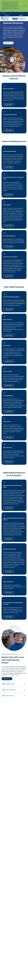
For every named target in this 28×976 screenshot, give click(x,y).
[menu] (26, 19)
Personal (7, 15)
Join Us (21, 18)
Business (21, 15)
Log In (15, 18)
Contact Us (8, 42)
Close (24, 6)
